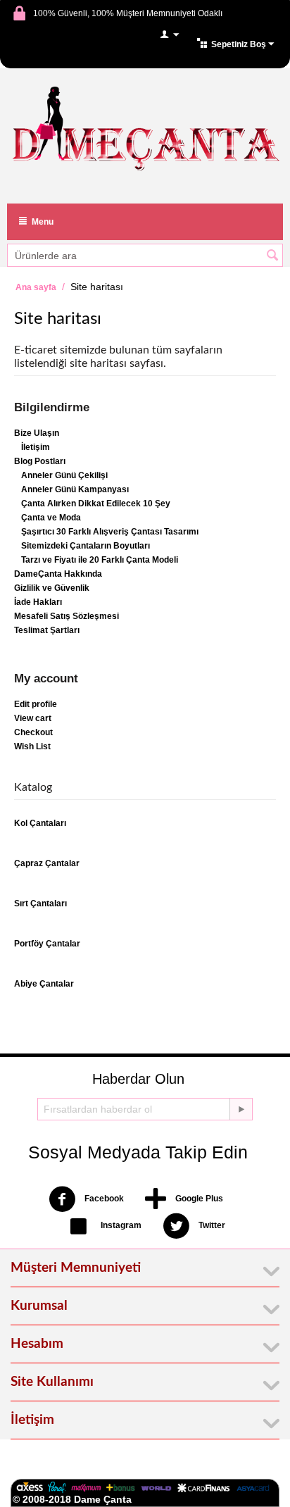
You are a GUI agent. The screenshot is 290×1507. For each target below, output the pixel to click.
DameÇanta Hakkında (58, 574)
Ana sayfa (35, 287)
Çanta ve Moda (51, 518)
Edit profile (35, 704)
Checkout (33, 732)
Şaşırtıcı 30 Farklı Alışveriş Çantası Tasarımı (109, 532)
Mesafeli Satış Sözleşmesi (66, 616)
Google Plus (198, 1199)
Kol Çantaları (40, 823)
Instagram (120, 1226)
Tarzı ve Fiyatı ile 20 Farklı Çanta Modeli (99, 560)
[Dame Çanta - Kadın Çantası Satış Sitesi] (145, 130)
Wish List (32, 746)
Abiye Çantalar (44, 984)
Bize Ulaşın (36, 433)
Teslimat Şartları (47, 630)
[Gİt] (240, 1109)
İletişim (35, 447)
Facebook (103, 1199)
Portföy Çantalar (47, 944)
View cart (32, 718)
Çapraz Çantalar (47, 863)
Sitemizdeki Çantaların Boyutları (85, 546)
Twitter (210, 1226)
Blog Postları (39, 461)
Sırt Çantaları (40, 903)
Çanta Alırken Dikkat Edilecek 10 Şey (95, 503)
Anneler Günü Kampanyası (75, 489)
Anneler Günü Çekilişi (64, 475)
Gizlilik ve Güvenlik (51, 588)
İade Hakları (38, 602)
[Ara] (272, 256)
